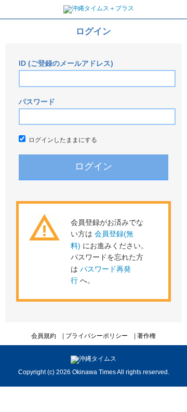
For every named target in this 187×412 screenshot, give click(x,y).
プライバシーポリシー (96, 335)
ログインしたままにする (61, 140)
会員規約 (43, 335)
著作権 (146, 335)
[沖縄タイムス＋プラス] (98, 8)
